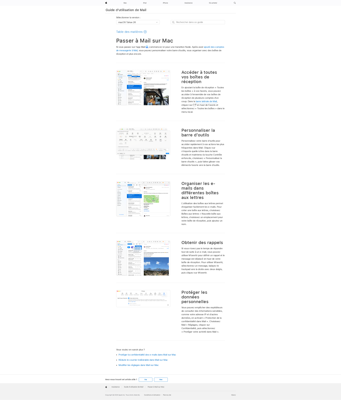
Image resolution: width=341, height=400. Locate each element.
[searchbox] (198, 22)
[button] (235, 3)
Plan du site (167, 395)
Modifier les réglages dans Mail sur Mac (139, 365)
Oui (145, 380)
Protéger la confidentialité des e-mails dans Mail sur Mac (147, 354)
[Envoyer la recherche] (173, 22)
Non (160, 380)
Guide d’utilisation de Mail (126, 10)
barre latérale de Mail (206, 101)
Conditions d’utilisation (152, 395)
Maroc (233, 395)
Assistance (115, 387)
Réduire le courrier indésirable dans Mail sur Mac (143, 360)
